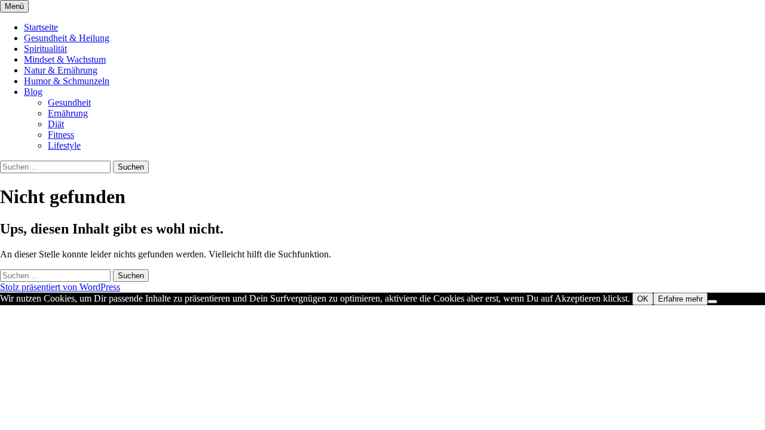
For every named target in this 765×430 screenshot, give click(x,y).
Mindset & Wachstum (65, 59)
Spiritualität (45, 49)
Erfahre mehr (680, 298)
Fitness (61, 135)
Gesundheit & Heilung (66, 38)
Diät (56, 124)
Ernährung (68, 113)
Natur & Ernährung (60, 70)
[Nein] (712, 301)
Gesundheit (69, 102)
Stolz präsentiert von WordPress (60, 287)
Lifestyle (64, 145)
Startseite (41, 27)
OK (642, 298)
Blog (33, 92)
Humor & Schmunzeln (66, 81)
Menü (14, 6)
